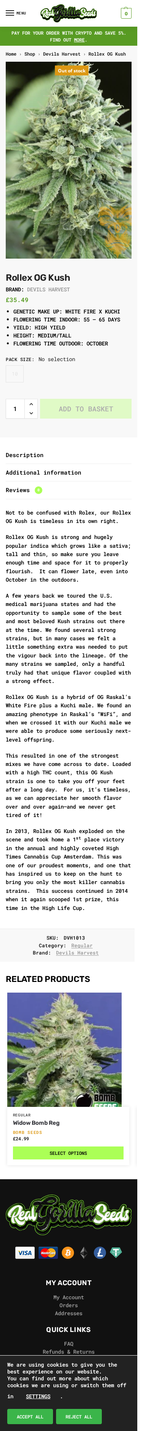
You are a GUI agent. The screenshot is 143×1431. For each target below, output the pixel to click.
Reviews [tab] (23, 490)
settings (38, 1396)
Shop (29, 54)
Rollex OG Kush (107, 54)
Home (11, 54)
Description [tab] (24, 455)
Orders (68, 1305)
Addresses (68, 1313)
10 (15, 373)
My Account (68, 1297)
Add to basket (86, 408)
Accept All (30, 1416)
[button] (125, 13)
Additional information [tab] (43, 472)
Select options (68, 1153)
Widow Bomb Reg (36, 1122)
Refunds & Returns (69, 1351)
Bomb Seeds (27, 1132)
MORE (79, 40)
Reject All (79, 1416)
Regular (82, 945)
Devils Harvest (61, 54)
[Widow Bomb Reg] (68, 1050)
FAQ (68, 1343)
